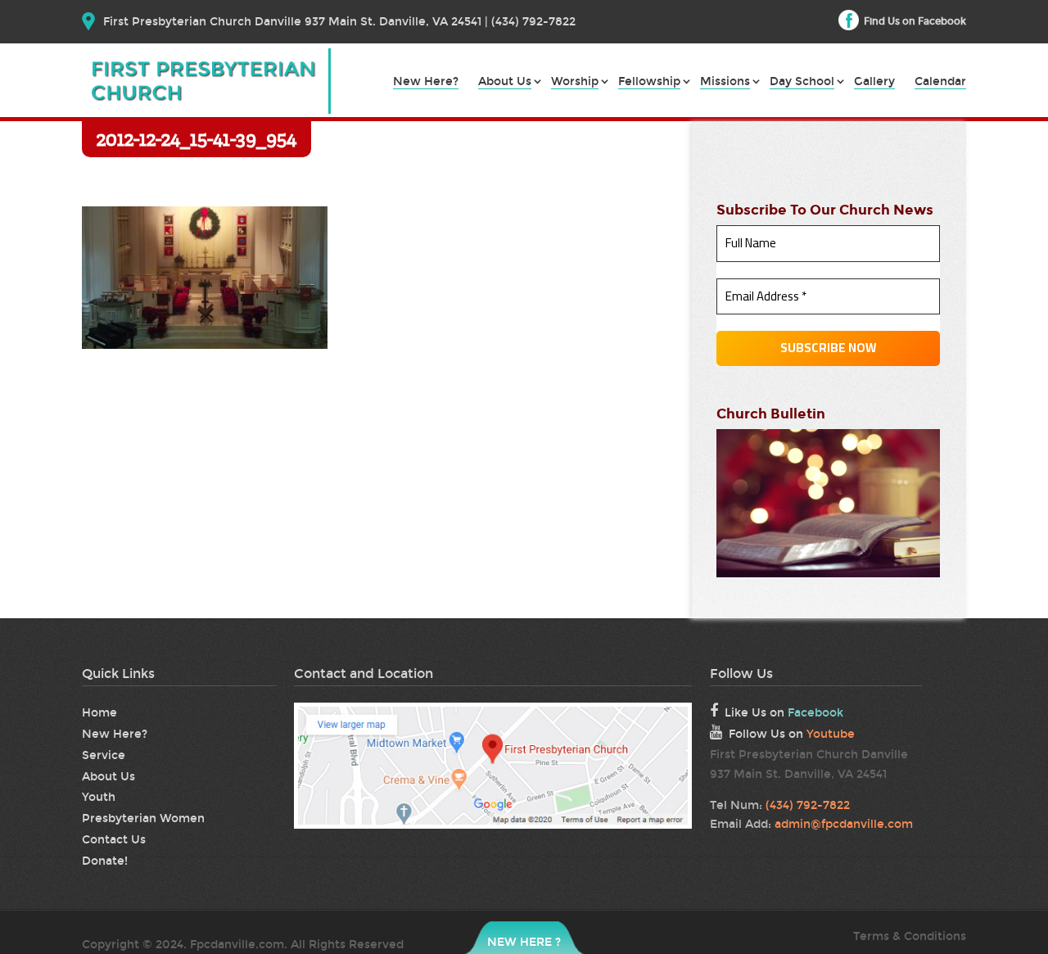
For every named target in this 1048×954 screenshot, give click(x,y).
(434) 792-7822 (808, 805)
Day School (802, 82)
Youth (98, 797)
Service (103, 755)
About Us (504, 82)
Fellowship (649, 82)
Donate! (105, 861)
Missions (725, 82)
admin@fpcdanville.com (844, 824)
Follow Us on (792, 734)
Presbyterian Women (143, 818)
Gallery (874, 82)
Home (99, 713)
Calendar (940, 82)
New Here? (425, 82)
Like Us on (784, 713)
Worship (575, 82)
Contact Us (114, 840)
